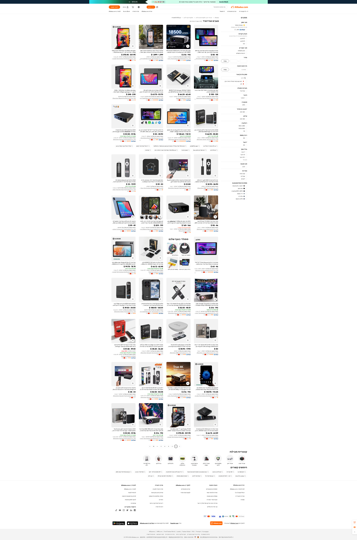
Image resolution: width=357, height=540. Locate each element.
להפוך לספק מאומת (130, 499)
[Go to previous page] (179, 446)
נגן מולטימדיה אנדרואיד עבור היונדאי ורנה (165, 150)
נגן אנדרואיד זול (209, 476)
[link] (354, 522)
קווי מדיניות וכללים (212, 506)
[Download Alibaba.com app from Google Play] (118, 523)
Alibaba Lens (234, 523)
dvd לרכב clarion (216, 472)
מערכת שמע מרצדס (182, 476)
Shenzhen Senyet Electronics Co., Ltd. (207, 98)
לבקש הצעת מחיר (185, 492)
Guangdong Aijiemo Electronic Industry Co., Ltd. (151, 229)
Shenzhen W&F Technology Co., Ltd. (207, 188)
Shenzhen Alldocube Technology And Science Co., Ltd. (123, 58)
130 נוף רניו (229, 472)
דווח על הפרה (159, 506)
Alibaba (217, 17)
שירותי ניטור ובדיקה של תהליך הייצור (207, 503)
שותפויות (133, 503)
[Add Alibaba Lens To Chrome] (216, 523)
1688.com (159, 531)
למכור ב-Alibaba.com (130, 489)
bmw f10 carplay (239, 476)
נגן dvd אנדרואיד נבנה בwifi (123, 472)
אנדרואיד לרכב (196, 476)
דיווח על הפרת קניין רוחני (156, 503)
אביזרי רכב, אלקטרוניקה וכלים (204, 17)
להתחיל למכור (132, 492)
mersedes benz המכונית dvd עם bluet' (197, 472)
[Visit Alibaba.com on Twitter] (127, 510)
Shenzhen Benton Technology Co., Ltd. (179, 139)
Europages (205, 531)
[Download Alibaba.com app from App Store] (132, 523)
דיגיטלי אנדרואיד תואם (142, 146)
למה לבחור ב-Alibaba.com (237, 489)
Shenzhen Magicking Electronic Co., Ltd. (124, 98)
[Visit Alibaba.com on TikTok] (116, 510)
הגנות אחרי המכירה (212, 499)
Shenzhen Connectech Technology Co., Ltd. (123, 229)
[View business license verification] (195, 537)
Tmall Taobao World (169, 531)
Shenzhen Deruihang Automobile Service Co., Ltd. (206, 58)
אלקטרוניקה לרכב (188, 17)
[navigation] (234, 232)
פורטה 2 (147, 150)
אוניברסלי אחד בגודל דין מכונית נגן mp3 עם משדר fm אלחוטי (169, 146)
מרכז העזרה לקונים (158, 489)
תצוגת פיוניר (184, 150)
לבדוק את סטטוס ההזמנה (129, 496)
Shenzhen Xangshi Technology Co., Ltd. (124, 139)
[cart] (132, 7)
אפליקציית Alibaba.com (147, 523)
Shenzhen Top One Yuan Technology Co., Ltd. (123, 189)
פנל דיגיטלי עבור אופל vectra (123, 146)
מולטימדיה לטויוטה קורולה (164, 476)
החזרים (161, 499)
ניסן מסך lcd (241, 472)
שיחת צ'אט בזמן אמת (157, 492)
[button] (157, 7)
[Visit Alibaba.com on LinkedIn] (131, 510)
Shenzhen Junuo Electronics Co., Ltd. (207, 229)
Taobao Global (186, 531)
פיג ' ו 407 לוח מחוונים (224, 476)
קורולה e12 (213, 150)
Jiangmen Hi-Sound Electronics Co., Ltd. (206, 270)
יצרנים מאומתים (185, 489)
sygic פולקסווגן (194, 146)
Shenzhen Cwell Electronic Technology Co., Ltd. (151, 98)
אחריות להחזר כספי (212, 492)
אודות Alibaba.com (239, 485)
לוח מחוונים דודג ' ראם (154, 472)
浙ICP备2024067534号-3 (226, 537)
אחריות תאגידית (240, 496)
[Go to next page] (150, 446)
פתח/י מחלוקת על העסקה (156, 496)
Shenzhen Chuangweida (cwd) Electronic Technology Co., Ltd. (151, 58)
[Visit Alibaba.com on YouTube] (120, 510)
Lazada (179, 531)
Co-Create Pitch (240, 492)
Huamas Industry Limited (183, 98)
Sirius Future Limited (185, 230)
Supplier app (174, 523)
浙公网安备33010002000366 (209, 537)
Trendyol (198, 531)
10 (153, 446)
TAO (193, 531)
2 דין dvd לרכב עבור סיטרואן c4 (174, 472)
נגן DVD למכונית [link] (176, 17)
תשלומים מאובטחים (211, 489)
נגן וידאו (150, 476)
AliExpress (152, 531)
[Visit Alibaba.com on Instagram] (124, 510)
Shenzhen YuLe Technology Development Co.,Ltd (151, 188)
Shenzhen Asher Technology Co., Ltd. (207, 139)
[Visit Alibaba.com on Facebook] (135, 510)
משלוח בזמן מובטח (212, 496)
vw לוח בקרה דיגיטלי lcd (209, 146)
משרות (243, 499)
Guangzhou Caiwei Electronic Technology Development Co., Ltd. (178, 58)
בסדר (225, 61)
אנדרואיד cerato (139, 472)
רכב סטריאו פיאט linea (199, 150)
